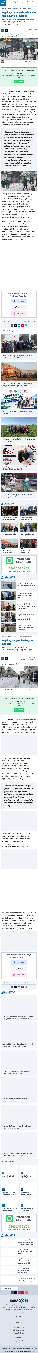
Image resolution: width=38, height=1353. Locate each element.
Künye (19, 1319)
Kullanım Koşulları (19, 1327)
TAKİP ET (20, 81)
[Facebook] (12, 1292)
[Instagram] (19, 1292)
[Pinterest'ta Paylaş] (22, 325)
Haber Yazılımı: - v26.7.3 (19, 1351)
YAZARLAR (8, 1288)
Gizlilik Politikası (19, 1330)
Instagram (20, 313)
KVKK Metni (19, 1338)
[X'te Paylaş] (6, 30)
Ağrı (9, 8)
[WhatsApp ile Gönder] (26, 325)
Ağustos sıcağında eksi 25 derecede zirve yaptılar (22, 3)
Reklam (19, 1322)
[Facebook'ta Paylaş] (2, 30)
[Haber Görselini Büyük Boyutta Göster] (19, 49)
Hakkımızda (19, 1316)
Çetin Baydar (9, 62)
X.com (20, 307)
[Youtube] (22, 1292)
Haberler (3, 8)
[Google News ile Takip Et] (33, 62)
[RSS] (26, 1292)
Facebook (20, 301)
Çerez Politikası (19, 1333)
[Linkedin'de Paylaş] (19, 325)
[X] (15, 1292)
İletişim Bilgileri (19, 1341)
